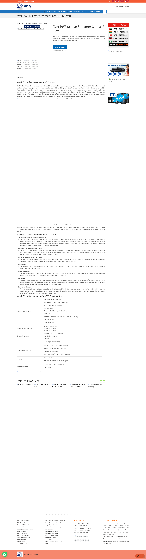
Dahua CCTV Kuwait (22, 543)
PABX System (49, 543)
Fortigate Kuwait (21, 541)
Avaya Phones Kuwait (51, 525)
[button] (46, 514)
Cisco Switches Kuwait (22, 520)
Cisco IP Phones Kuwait (51, 535)
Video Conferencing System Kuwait (54, 522)
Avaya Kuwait (48, 529)
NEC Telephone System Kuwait (25, 529)
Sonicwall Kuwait (21, 539)
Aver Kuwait (61, 50)
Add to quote (60, 47)
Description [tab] (20, 77)
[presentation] (101, 381)
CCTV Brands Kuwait (22, 522)
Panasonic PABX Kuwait (51, 531)
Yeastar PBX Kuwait (22, 531)
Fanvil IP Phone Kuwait (51, 533)
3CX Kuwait (48, 539)
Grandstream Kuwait (50, 537)
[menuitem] (42, 11)
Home (18, 23)
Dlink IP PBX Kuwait (22, 533)
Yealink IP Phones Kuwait (23, 537)
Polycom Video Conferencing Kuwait (55, 520)
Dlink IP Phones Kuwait (23, 535)
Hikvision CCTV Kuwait (23, 525)
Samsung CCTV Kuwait (23, 527)
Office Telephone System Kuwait (53, 541)
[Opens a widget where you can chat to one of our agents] (139, 556)
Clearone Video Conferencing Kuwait (55, 527)
